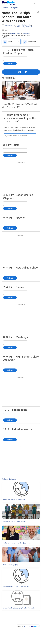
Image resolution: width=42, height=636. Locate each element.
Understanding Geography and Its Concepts (19, 608)
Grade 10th (27, 25)
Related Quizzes (9, 479)
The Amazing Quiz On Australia (14, 521)
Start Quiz (21, 72)
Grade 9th (20, 25)
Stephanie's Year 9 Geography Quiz (15, 499)
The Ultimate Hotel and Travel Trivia (16, 586)
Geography (8, 25)
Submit (10, 64)
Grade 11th (20, 27)
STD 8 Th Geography (10, 564)
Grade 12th (28, 27)
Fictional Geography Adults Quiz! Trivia (16, 543)
